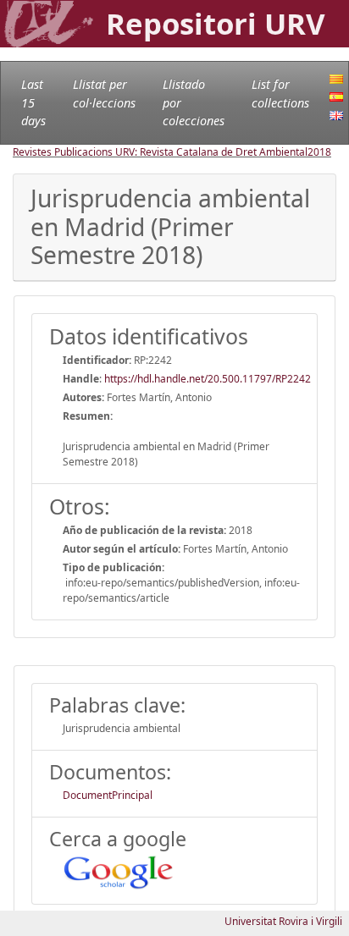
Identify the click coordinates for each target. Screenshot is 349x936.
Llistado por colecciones (193, 102)
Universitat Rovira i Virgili (283, 921)
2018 (319, 152)
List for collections (280, 93)
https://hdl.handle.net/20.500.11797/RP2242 (207, 379)
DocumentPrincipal (107, 795)
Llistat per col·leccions (104, 93)
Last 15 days (33, 102)
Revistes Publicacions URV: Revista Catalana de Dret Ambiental (160, 152)
